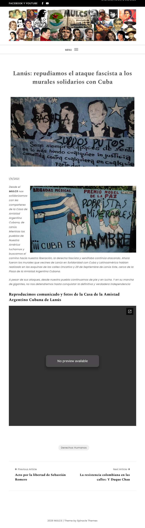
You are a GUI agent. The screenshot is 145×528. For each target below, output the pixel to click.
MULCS (58, 520)
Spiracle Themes (87, 520)
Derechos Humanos (74, 447)
